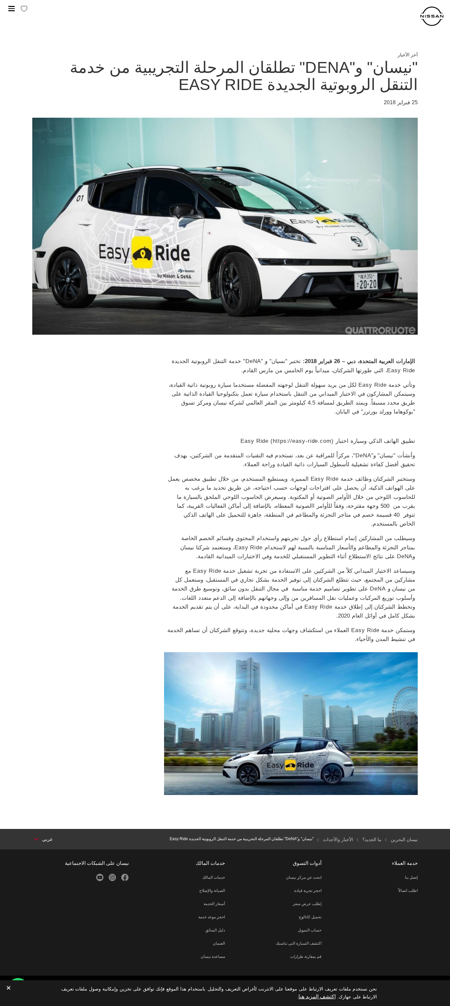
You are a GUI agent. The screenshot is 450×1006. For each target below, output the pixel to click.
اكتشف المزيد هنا (317, 996)
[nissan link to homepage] (431, 16)
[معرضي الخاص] (24, 9)
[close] (9, 988)
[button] (11, 8)
